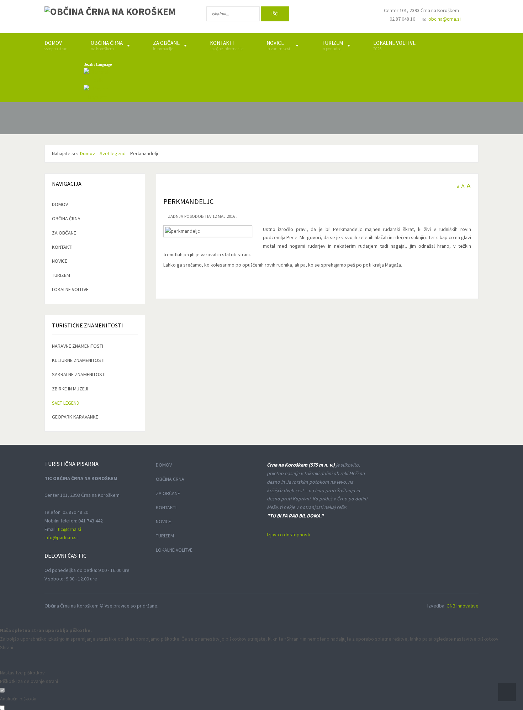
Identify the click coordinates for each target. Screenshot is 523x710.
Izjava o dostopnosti (288, 534)
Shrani (6, 647)
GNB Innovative (463, 606)
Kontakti (62, 247)
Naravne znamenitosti (77, 346)
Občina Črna (66, 218)
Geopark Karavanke (75, 417)
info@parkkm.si (61, 537)
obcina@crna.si (444, 19)
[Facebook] (314, 15)
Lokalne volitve (70, 289)
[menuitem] (56, 45)
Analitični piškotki (18, 698)
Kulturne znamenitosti (78, 360)
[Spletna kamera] (359, 17)
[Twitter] (337, 15)
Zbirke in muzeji (70, 388)
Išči (275, 14)
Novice (59, 261)
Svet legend (65, 403)
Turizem (61, 275)
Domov (60, 204)
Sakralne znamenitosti (79, 374)
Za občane (64, 233)
